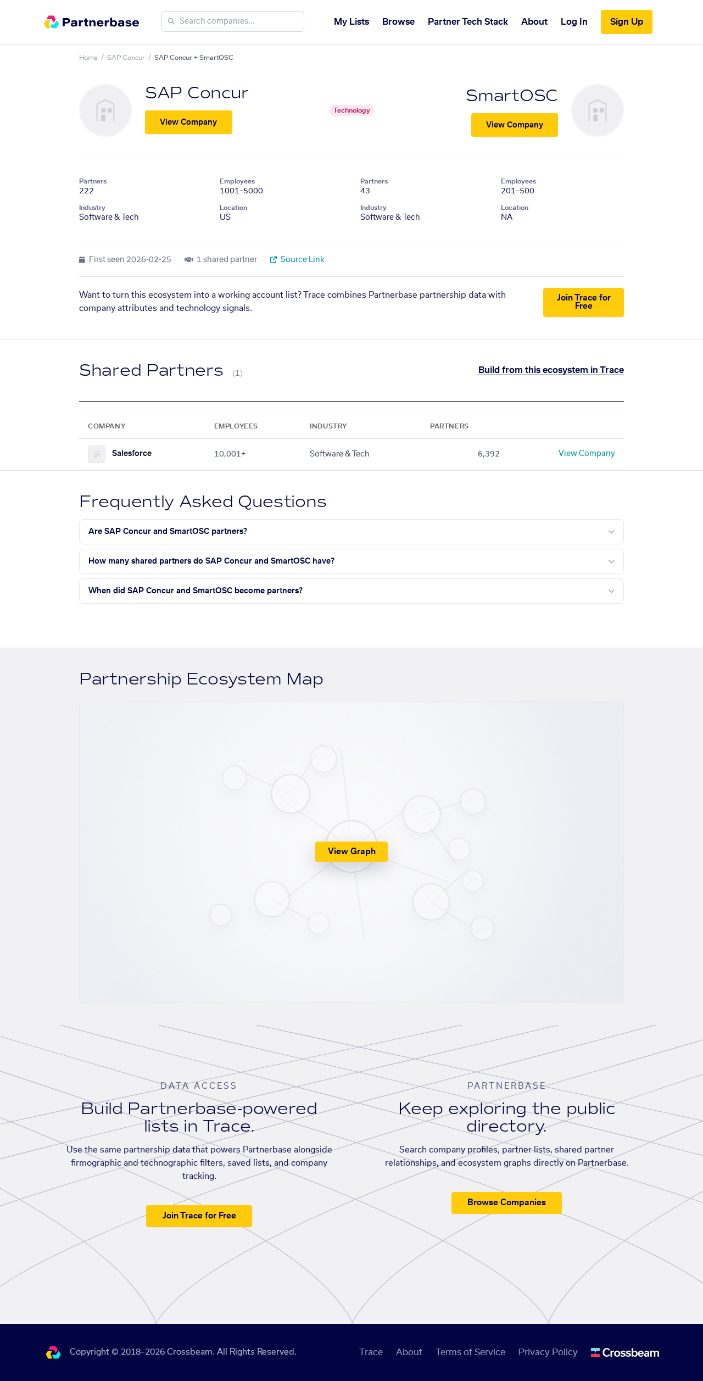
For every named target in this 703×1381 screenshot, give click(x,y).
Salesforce (132, 454)
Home (88, 57)
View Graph (352, 852)
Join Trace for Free (584, 302)
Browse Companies (506, 1203)
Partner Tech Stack (468, 22)
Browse (398, 22)
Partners (93, 181)
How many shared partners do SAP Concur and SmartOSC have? (211, 561)
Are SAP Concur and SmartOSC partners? (167, 532)
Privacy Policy (548, 1352)
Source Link (302, 260)
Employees (237, 181)
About (534, 22)
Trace (371, 1352)
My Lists (351, 22)
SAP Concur (126, 57)
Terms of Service (470, 1352)
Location (233, 207)
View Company (188, 122)
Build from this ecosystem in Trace (551, 370)
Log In (574, 22)
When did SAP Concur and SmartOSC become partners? (195, 591)
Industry (92, 207)
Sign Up (626, 22)
